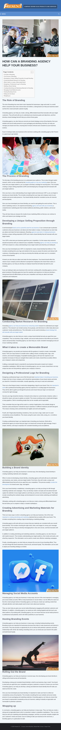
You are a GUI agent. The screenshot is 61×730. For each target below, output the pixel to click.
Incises (42, 726)
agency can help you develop (48, 242)
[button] (59, 14)
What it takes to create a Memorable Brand (14, 82)
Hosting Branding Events (10, 91)
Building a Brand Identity (10, 86)
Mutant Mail (36, 726)
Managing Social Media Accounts (12, 90)
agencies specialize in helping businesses (43, 232)
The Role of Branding (9, 74)
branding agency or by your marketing (36, 182)
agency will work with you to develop (42, 205)
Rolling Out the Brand (9, 93)
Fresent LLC (17, 726)
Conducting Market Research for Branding (14, 80)
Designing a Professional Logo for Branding (15, 84)
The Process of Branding (10, 76)
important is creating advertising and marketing (15, 517)
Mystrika (31, 726)
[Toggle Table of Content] (31, 72)
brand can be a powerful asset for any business (25, 227)
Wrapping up (7, 95)
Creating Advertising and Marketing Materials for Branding (18, 88)
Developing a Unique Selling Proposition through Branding (18, 78)
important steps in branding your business (46, 377)
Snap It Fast (47, 726)
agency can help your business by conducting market (24, 325)
